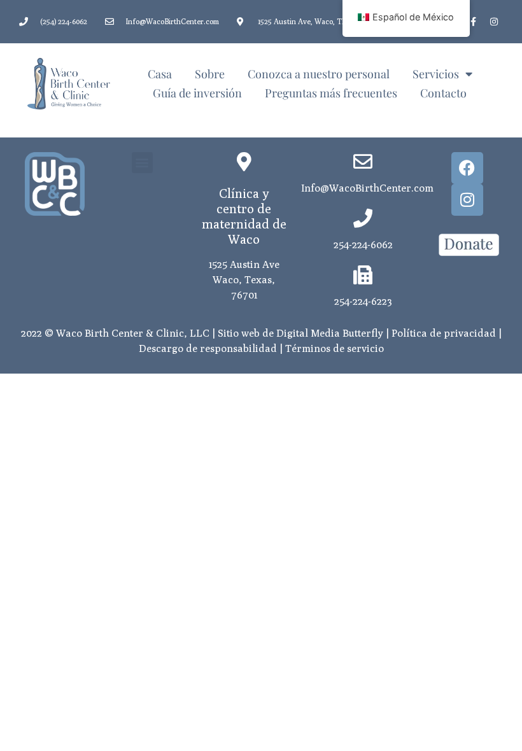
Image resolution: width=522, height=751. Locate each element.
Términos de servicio (334, 348)
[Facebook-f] (473, 22)
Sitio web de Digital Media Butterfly (300, 333)
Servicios (436, 73)
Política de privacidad (444, 333)
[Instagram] (494, 22)
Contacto (443, 93)
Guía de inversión (197, 93)
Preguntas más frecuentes (331, 93)
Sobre (210, 73)
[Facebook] (467, 168)
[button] (142, 162)
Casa (160, 73)
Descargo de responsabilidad (208, 348)
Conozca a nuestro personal (319, 73)
